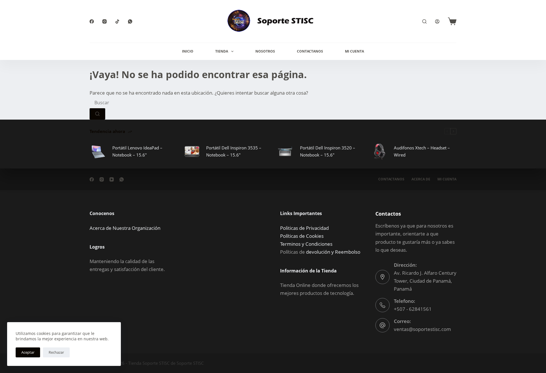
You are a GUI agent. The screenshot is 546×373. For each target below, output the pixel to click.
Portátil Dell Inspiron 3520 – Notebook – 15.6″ (327, 151)
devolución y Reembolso (333, 252)
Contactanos (310, 51)
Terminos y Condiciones (306, 244)
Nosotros (265, 51)
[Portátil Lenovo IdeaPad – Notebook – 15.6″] (98, 151)
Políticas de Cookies (302, 236)
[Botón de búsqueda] (97, 114)
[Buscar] (424, 21)
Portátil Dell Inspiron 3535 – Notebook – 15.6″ (233, 151)
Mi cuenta (446, 179)
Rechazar (56, 352)
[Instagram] (104, 21)
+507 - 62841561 (413, 309)
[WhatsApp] (130, 21)
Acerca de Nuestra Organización (125, 228)
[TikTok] (117, 21)
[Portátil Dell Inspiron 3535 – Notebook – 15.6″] (191, 151)
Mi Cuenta (354, 51)
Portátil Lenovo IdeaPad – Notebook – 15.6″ (137, 151)
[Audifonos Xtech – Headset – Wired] (379, 151)
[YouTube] (111, 179)
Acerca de (420, 179)
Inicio (187, 51)
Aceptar (27, 352)
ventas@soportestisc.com (422, 329)
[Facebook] (92, 21)
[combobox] (132, 102)
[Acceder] (437, 21)
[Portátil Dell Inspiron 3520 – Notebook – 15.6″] (285, 151)
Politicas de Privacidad (304, 228)
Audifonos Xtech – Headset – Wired (422, 151)
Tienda (221, 51)
